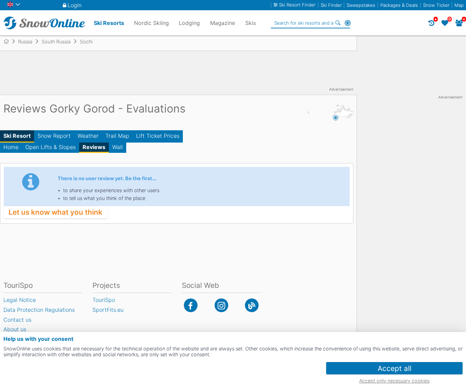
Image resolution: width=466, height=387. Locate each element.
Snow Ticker (436, 5)
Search (338, 22)
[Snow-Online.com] (44, 23)
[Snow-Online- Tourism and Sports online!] (9, 41)
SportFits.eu (107, 309)
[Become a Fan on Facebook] (191, 305)
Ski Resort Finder (297, 5)
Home (10, 147)
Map (459, 5)
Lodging (189, 22)
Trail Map (117, 135)
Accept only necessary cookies (394, 381)
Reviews (94, 147)
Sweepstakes (361, 5)
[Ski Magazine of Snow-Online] (252, 305)
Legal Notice (19, 299)
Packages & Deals (399, 5)
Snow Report (54, 135)
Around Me (347, 22)
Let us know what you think (55, 212)
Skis (250, 22)
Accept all (394, 368)
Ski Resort (17, 135)
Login (75, 5)
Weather (88, 135)
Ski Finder (331, 5)
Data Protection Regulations (39, 309)
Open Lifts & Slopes (50, 147)
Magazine (222, 22)
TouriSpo (103, 299)
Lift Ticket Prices (157, 135)
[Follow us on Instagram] (221, 305)
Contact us (17, 319)
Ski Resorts (109, 22)
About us (14, 329)
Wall (117, 147)
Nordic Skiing (151, 22)
